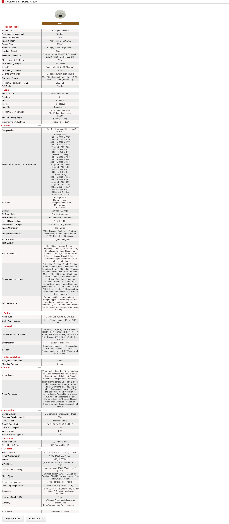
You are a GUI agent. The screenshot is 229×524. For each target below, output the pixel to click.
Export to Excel (13, 518)
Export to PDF (36, 518)
